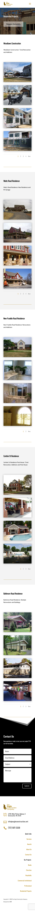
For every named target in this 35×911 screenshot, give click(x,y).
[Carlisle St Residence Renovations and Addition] (18, 540)
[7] (18, 379)
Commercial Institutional (25, 881)
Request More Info (13, 24)
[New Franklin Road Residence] (18, 356)
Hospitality (28, 875)
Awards (29, 844)
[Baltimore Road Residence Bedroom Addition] (18, 631)
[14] (18, 677)
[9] (18, 242)
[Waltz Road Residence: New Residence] (18, 265)
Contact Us (28, 855)
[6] (18, 517)
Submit (26, 786)
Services (29, 839)
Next (29, 156)
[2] (18, 494)
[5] (18, 700)
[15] (18, 654)
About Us (29, 849)
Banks (30, 865)
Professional (28, 886)
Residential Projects (26, 891)
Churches (29, 870)
